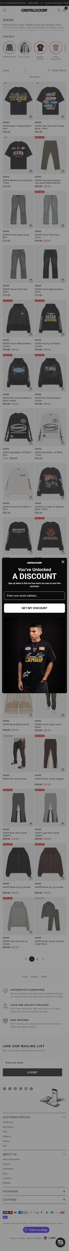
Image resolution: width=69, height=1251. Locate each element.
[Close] (63, 562)
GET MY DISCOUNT (34, 608)
